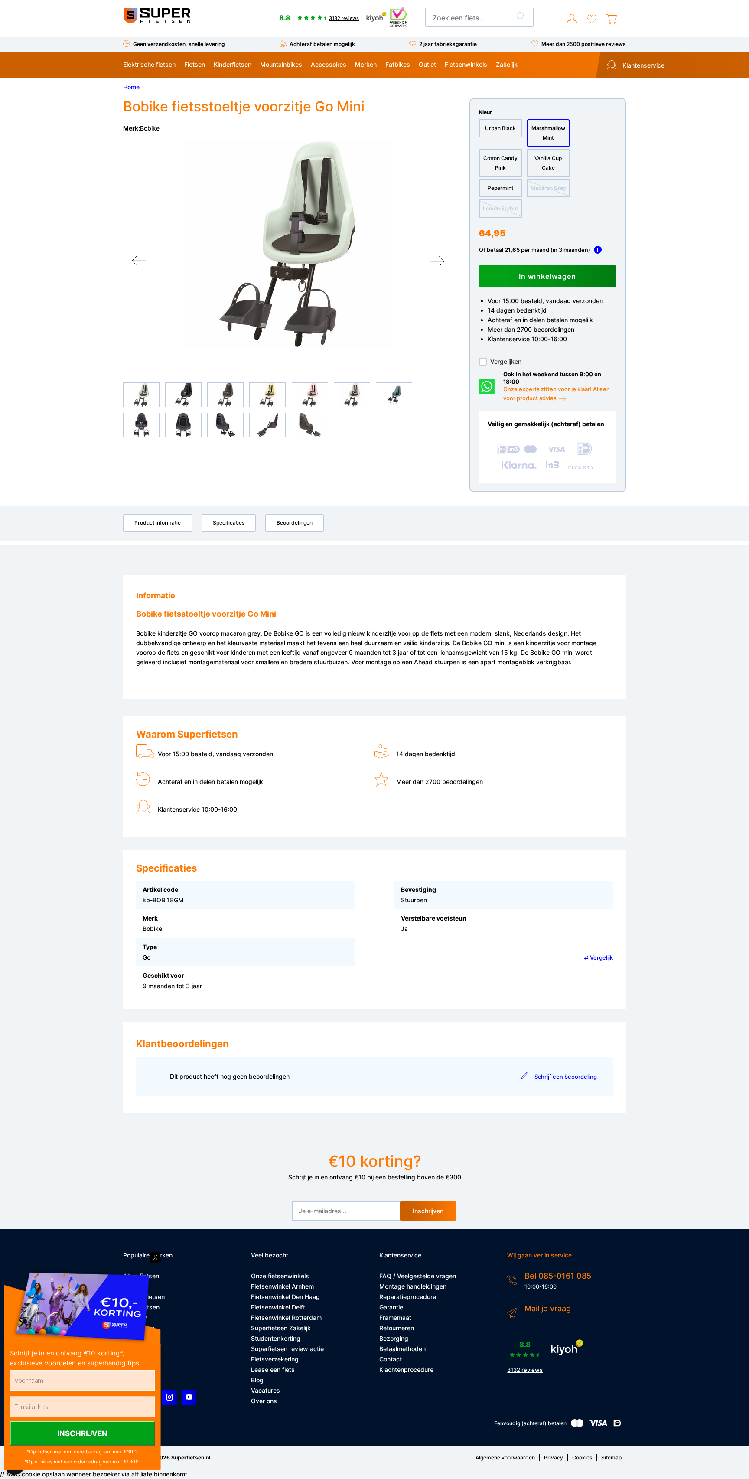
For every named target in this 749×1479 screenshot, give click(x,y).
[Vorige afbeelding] (138, 261)
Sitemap (611, 1457)
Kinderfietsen (232, 64)
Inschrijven (428, 1211)
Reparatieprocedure (407, 1296)
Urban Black (500, 128)
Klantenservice (642, 65)
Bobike (150, 128)
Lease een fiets (273, 1369)
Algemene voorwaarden (505, 1457)
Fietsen (194, 64)
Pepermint (500, 188)
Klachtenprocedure (406, 1369)
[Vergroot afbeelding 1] (288, 244)
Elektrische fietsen (149, 64)
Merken (366, 64)
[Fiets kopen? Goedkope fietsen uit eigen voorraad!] (156, 21)
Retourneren (396, 1328)
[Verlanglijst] (591, 19)
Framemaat (395, 1317)
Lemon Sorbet (500, 208)
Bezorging (393, 1338)
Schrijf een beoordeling (565, 1076)
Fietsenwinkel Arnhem (282, 1286)
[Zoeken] (521, 18)
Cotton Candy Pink (500, 163)
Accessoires (328, 64)
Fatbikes (397, 64)
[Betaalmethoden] (577, 1425)
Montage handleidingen (412, 1286)
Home (131, 87)
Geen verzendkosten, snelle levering (179, 44)
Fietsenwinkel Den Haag (285, 1296)
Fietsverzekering (275, 1359)
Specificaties (228, 522)
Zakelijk (507, 64)
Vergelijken (505, 361)
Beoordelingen (295, 522)
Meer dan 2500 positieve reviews (583, 44)
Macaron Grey (548, 188)
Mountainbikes (281, 64)
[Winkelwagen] (611, 19)
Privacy (553, 1457)
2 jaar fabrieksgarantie (448, 44)
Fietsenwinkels (466, 64)
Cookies (582, 1457)
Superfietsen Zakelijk (281, 1328)
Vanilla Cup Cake (548, 163)
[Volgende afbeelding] (437, 261)
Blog (257, 1380)
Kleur (485, 112)
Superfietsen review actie (287, 1348)
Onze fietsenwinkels (280, 1276)
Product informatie (157, 522)
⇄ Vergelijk (598, 957)
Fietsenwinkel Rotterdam (286, 1317)
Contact (390, 1359)
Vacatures (265, 1390)
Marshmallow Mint (548, 133)
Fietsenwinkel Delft (278, 1307)
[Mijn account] (572, 19)
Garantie (391, 1307)
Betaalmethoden (402, 1348)
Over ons (264, 1400)
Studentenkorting (275, 1338)
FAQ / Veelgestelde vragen (417, 1276)
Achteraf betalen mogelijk (322, 44)
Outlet (427, 64)
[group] (288, 244)
